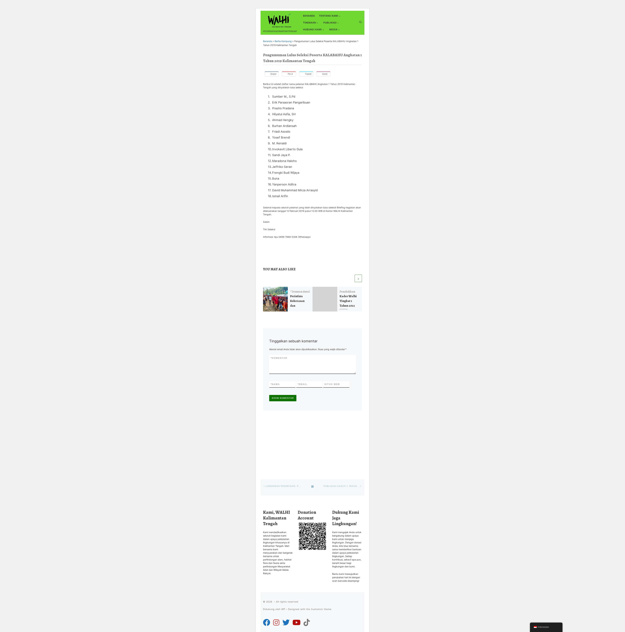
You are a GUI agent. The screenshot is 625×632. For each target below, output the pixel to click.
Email (302, 384)
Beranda (267, 41)
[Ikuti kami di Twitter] (286, 622)
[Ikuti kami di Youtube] (296, 622)
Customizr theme (321, 609)
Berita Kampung (283, 41)
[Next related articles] (358, 278)
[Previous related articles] (350, 278)
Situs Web (332, 384)
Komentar (279, 358)
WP (283, 609)
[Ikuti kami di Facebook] (266, 622)
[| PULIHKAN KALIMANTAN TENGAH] (279, 20)
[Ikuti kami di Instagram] (276, 622)
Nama (275, 384)
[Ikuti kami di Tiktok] (307, 622)
